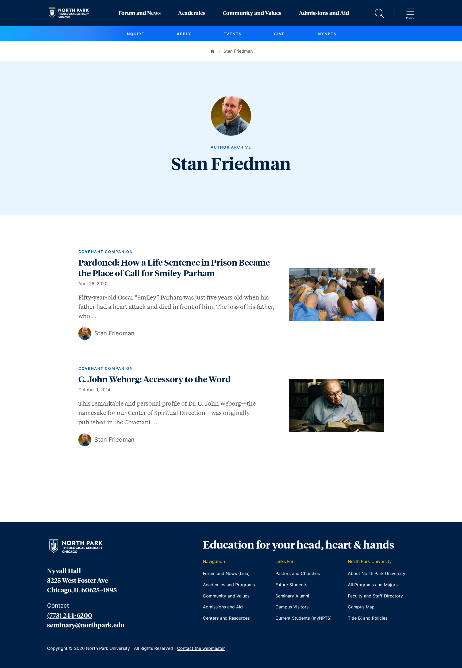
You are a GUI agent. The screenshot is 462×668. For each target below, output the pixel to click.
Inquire (134, 34)
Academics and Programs (229, 584)
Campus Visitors (292, 606)
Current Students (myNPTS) (303, 618)
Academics (191, 12)
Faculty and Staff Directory (375, 596)
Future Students (291, 584)
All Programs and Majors (373, 584)
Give (279, 34)
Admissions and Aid (324, 12)
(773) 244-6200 (69, 615)
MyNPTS (327, 34)
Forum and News (139, 12)
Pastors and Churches (297, 573)
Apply (184, 34)
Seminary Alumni (292, 596)
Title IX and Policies (367, 618)
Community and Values (252, 12)
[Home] (212, 51)
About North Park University (376, 573)
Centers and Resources (226, 618)
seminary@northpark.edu (86, 624)
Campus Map (361, 606)
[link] (231, 294)
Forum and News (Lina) (226, 573)
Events (233, 34)
